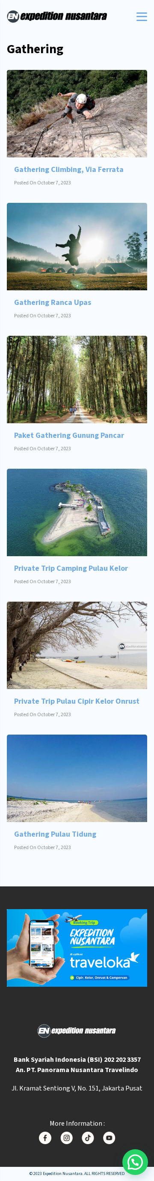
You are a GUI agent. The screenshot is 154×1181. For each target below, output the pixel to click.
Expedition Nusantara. (63, 1174)
